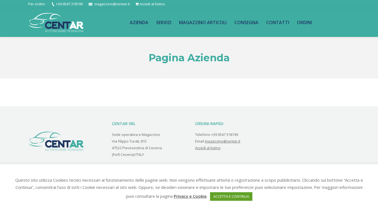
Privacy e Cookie (190, 196)
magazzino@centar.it (112, 3)
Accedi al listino (152, 3)
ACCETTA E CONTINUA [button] (231, 196)
